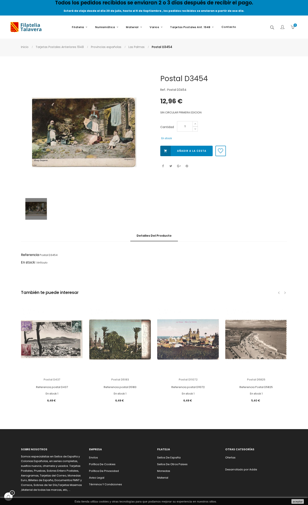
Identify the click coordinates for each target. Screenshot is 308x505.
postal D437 (52, 380)
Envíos (93, 458)
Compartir (163, 166)
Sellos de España (169, 458)
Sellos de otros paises (172, 464)
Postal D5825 (256, 380)
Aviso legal (96, 478)
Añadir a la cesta (185, 151)
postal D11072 (188, 380)
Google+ (178, 166)
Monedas (163, 471)
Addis (253, 469)
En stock (28, 262)
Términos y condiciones (105, 484)
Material (162, 478)
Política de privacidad (104, 471)
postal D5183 (120, 380)
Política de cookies (102, 464)
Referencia (30, 254)
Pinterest (186, 166)
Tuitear (170, 166)
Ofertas (230, 458)
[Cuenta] (282, 27)
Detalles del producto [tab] (154, 236)
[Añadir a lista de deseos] (220, 151)
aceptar (298, 501)
